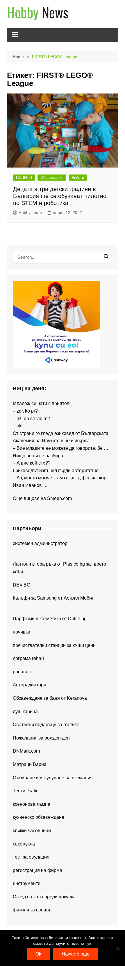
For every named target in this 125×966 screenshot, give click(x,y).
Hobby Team (30, 212)
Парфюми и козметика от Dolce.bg (50, 618)
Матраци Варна (30, 764)
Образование (51, 177)
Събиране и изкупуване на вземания (53, 777)
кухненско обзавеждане (38, 817)
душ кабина (25, 711)
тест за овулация (31, 857)
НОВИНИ (24, 177)
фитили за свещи (31, 909)
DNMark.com (26, 751)
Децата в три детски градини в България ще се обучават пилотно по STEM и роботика (59, 196)
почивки (21, 631)
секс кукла (24, 843)
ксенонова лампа (31, 804)
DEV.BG (21, 584)
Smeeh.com (59, 498)
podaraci (22, 671)
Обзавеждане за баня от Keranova (50, 698)
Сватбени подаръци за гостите (46, 724)
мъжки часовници (32, 830)
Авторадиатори (29, 684)
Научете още (76, 953)
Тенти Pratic (25, 790)
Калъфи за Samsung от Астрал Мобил (53, 598)
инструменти (26, 883)
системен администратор (40, 543)
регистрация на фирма (37, 870)
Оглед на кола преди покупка (44, 896)
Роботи (78, 177)
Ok (38, 953)
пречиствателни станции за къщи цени (54, 645)
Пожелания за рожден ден (41, 737)
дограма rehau (28, 658)
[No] (118, 948)
